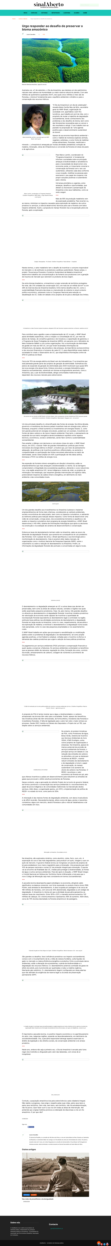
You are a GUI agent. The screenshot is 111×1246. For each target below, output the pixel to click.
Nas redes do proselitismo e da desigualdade (37, 1199)
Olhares (76, 12)
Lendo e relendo (23, 18)
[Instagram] (16, 5)
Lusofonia (66, 12)
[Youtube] (13, 5)
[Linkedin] (19, 5)
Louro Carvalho (31, 34)
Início (25, 12)
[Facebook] (10, 5)
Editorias (44, 12)
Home (13, 18)
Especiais (34, 12)
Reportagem (56, 12)
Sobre (85, 12)
